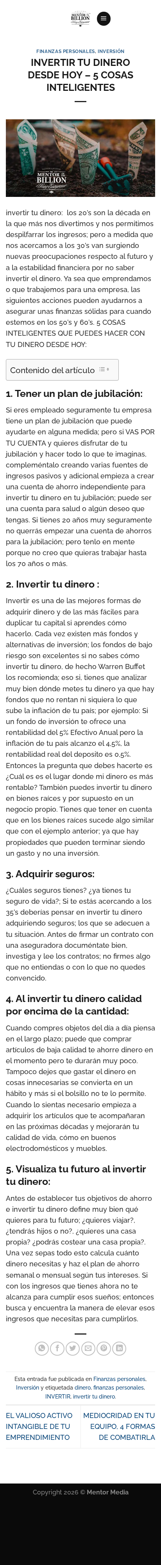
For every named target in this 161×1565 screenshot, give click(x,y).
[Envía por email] (88, 1349)
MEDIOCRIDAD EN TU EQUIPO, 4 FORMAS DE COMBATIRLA (119, 1426)
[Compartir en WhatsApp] (42, 1349)
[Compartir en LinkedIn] (119, 1349)
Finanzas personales (65, 51)
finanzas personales (118, 1387)
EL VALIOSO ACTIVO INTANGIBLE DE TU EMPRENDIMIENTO (39, 1426)
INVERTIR (57, 1396)
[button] (104, 19)
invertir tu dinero (94, 1396)
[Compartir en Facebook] (57, 1349)
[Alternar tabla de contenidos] (104, 369)
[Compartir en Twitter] (73, 1349)
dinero (83, 1387)
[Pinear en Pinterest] (104, 1349)
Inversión (111, 51)
